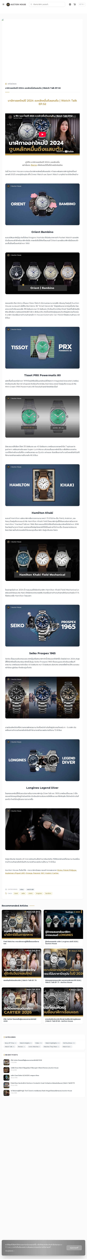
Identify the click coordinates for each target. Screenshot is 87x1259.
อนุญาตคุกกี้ (74, 1248)
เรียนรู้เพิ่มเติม (9, 1251)
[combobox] (82, 4)
